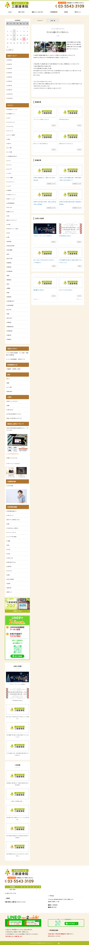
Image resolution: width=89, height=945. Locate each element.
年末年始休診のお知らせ (65, 236)
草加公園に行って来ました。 (39, 290)
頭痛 (8, 524)
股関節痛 (9, 262)
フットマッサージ (10, 182)
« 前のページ (36, 299)
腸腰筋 (8, 288)
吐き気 (8, 553)
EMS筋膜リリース (11, 113)
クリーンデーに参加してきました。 (41, 119)
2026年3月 (9, 81)
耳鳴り (8, 575)
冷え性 (8, 549)
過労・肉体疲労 (10, 579)
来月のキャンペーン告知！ (12, 228)
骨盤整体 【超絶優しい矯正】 (14, 369)
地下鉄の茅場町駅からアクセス (14, 414)
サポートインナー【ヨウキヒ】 (13, 463)
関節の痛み (9, 391)
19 (14, 39)
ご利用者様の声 (53, 12)
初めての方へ (21, 12)
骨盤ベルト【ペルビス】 (12, 458)
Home (10, 12)
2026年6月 (9, 68)
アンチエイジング (11, 122)
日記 (8, 216)
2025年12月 (10, 94)
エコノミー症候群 (11, 135)
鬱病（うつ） (9, 592)
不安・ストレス (10, 515)
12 (14, 35)
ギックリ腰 (9, 152)
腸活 (8, 284)
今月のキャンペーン (11, 194)
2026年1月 (9, 89)
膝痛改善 (9, 297)
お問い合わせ (10, 409)
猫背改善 (9, 241)
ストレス (9, 160)
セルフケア (9, 169)
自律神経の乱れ (10, 301)
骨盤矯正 (9, 339)
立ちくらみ (9, 570)
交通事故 (9, 190)
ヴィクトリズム (10, 126)
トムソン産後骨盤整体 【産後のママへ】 (16, 359)
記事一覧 (53, 20)
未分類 (8, 224)
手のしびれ (9, 207)
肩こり (8, 378)
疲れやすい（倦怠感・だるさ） (13, 519)
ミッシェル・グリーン (50, 943)
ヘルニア (9, 186)
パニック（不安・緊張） (12, 536)
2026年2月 (9, 85)
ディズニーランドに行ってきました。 (66, 290)
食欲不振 (9, 587)
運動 (8, 314)
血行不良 (9, 309)
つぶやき (57, 35)
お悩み (54, 266)
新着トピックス (10, 211)
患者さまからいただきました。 (66, 143)
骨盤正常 (9, 335)
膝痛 (8, 292)
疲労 (8, 254)
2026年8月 (9, 60)
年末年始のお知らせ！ (64, 119)
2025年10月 (10, 98)
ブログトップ (40, 20)
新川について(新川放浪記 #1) (41, 143)
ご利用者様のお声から (12, 156)
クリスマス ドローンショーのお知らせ (43, 236)
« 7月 (10, 49)
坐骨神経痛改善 (10, 203)
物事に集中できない (11, 562)
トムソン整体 (10, 177)
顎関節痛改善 (10, 326)
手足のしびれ (10, 558)
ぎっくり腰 (9, 147)
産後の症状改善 (10, 245)
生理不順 (9, 566)
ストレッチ (9, 165)
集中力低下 (9, 318)
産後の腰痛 (9, 250)
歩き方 (8, 233)
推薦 (8, 405)
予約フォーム (78, 12)
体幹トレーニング (11, 199)
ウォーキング (10, 130)
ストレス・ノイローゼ (11, 532)
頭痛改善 (9, 322)
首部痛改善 (9, 331)
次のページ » (79, 299)
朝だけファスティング (11, 220)
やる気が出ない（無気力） (12, 528)
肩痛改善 (9, 267)
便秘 (8, 545)
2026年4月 (9, 77)
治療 (8, 237)
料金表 (66, 12)
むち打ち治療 (10, 485)
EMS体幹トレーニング (51, 183)
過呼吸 (8, 583)
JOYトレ (9, 118)
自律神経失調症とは (11, 511)
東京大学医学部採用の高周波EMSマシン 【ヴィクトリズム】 (17, 429)
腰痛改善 (9, 279)
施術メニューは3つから (37, 12)
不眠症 (8, 541)
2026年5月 (9, 72)
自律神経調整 (10, 305)
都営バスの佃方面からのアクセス (14, 418)
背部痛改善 (9, 271)
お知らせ (53, 241)
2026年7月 (9, 64)
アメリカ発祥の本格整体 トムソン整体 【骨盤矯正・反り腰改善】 (17, 354)
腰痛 (8, 275)
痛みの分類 (9, 258)
